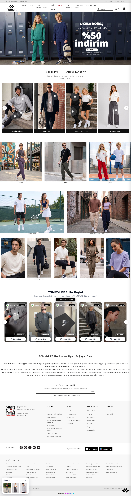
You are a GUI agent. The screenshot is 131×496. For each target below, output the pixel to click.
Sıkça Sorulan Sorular (73, 411)
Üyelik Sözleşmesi (52, 433)
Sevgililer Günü (91, 427)
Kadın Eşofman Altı (31, 472)
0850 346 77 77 (21, 416)
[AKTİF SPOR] (32, 213)
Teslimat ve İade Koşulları (54, 414)
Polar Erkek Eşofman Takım (13, 466)
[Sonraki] (126, 108)
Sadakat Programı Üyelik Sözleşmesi (54, 421)
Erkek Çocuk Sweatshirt (72, 469)
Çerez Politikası (51, 425)
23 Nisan (89, 423)
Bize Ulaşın (70, 423)
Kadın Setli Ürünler (71, 477)
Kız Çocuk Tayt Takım (92, 469)
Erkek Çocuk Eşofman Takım (114, 466)
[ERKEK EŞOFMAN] (39, 259)
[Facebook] (21, 447)
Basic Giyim (9, 464)
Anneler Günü (91, 420)
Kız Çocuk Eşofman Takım (93, 466)
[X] (30, 447)
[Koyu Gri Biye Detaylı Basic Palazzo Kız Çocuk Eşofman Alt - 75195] (15, 488)
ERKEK (31, 5)
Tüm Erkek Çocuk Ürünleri (113, 464)
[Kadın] (21, 163)
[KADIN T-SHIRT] (118, 259)
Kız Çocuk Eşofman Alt (92, 472)
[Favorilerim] (119, 9)
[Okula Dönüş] (65, 38)
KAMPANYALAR (91, 5)
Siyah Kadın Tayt (50, 472)
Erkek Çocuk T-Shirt (111, 472)
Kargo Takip (109, 1)
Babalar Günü (91, 411)
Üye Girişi (110, 414)
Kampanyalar (70, 417)
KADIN (24, 5)
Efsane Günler (91, 430)
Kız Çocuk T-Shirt (90, 475)
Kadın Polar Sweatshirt (72, 464)
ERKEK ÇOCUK (38, 6)
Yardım (117, 1)
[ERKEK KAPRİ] (65, 259)
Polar (27, 466)
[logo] (11, 8)
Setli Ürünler (69, 472)
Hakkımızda (50, 411)
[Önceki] (4, 108)
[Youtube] (34, 447)
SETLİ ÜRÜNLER (69, 6)
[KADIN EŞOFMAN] (92, 259)
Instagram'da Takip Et (66, 299)
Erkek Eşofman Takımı (12, 469)
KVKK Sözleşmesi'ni (59, 395)
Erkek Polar (9, 472)
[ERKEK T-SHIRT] (13, 259)
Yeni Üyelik (110, 411)
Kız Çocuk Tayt (90, 477)
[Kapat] (25, 480)
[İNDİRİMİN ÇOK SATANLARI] (99, 213)
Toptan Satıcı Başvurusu (54, 436)
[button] (63, 62)
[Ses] (15, 322)
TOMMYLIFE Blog (72, 414)
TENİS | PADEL (52, 7)
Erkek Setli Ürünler (51, 475)
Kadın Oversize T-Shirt (32, 477)
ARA (112, 9)
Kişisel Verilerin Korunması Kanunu (54, 429)
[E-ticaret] (65, 494)
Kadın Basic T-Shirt (71, 475)
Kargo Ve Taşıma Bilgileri (74, 420)
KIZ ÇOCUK (45, 6)
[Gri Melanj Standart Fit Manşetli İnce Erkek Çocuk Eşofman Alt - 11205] (7, 488)
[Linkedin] (38, 447)
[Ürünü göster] (23, 99)
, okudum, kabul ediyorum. (67, 395)
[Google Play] (105, 449)
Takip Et (22, 305)
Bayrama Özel (91, 417)
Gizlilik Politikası (51, 417)
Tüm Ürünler (29, 475)
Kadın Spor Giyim (51, 469)
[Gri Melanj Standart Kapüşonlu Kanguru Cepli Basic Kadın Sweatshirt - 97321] (23, 488)
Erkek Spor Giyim (50, 477)
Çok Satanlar (49, 466)
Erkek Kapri (9, 475)
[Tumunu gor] (22, 480)
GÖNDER (92, 392)
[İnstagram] (25, 447)
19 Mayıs (89, 414)
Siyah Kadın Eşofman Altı (33, 469)
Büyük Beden (109, 469)
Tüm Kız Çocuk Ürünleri (92, 464)
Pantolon (68, 466)
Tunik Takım (49, 464)
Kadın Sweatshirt (31, 464)
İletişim (123, 1)
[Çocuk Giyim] (110, 163)
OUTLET (60, 5)
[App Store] (91, 449)
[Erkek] (66, 163)
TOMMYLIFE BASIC (79, 6)
